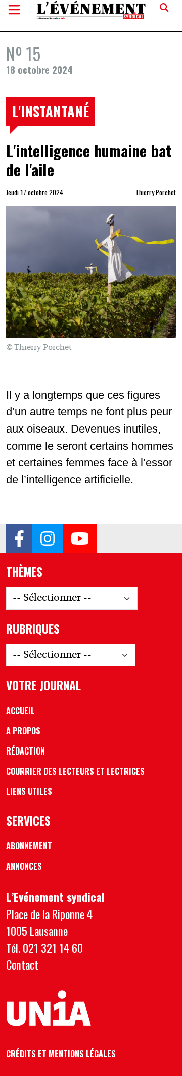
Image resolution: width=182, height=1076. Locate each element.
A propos (23, 731)
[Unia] (48, 1008)
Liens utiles (29, 791)
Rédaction (25, 751)
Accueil (20, 711)
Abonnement (29, 846)
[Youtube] (80, 538)
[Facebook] (19, 538)
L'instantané (50, 111)
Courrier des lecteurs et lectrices (75, 771)
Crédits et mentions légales (61, 1054)
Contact (22, 964)
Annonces (24, 866)
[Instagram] (47, 538)
